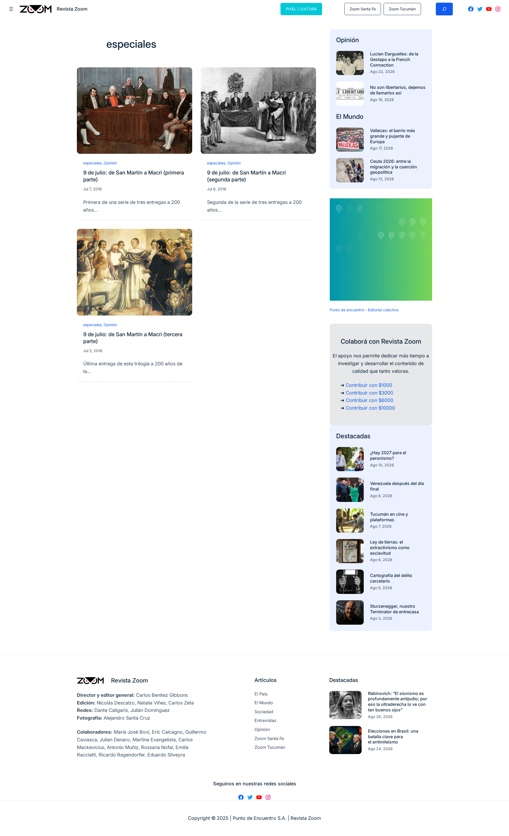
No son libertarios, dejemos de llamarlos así (397, 90)
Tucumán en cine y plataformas (389, 516)
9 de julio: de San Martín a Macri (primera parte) (133, 176)
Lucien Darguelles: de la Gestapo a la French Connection (394, 59)
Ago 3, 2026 (381, 618)
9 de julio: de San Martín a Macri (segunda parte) (246, 176)
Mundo (353, 116)
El (339, 116)
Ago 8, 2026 (381, 495)
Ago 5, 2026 (381, 587)
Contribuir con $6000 (369, 400)
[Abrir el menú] (11, 9)
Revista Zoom (129, 680)
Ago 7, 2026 (381, 526)
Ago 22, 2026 (382, 71)
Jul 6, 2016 (216, 189)
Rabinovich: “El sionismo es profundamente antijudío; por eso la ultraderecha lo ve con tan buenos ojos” (397, 701)
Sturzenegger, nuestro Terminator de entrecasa (394, 608)
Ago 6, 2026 (381, 559)
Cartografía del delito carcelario (391, 578)
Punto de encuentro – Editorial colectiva (364, 310)
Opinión (110, 163)
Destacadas (353, 436)
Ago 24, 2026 (380, 748)
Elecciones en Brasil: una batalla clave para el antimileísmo (393, 736)
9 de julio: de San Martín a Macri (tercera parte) (132, 337)
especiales (92, 163)
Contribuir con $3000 (369, 393)
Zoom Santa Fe (363, 9)
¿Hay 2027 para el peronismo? (388, 455)
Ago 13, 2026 (382, 179)
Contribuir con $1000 (369, 385)
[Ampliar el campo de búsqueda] (444, 9)
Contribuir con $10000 (370, 408)
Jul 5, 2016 (92, 350)
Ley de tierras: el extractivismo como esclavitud (390, 547)
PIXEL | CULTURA (301, 9)
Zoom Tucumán (402, 9)
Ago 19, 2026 (382, 99)
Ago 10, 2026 (382, 465)
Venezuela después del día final (397, 486)
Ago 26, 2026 (380, 716)
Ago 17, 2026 (381, 148)
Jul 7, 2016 (92, 189)
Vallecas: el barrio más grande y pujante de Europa (392, 136)
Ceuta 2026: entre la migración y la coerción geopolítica (393, 167)
